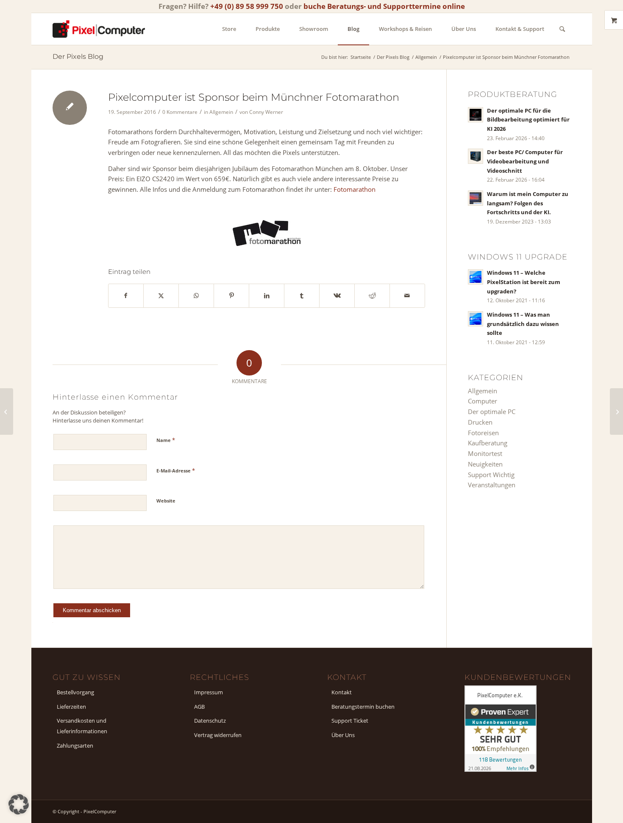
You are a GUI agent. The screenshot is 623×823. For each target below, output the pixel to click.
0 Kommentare (179, 112)
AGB (199, 706)
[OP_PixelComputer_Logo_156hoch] (99, 29)
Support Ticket (349, 720)
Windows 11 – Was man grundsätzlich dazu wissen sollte (523, 324)
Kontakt (341, 692)
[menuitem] (229, 29)
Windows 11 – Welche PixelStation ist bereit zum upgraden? (523, 282)
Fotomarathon (354, 189)
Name (165, 440)
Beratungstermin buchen (363, 706)
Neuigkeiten (485, 464)
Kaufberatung (487, 443)
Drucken (480, 422)
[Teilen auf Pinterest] (231, 295)
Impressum (208, 692)
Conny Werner (266, 112)
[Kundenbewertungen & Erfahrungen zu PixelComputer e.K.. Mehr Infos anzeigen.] (500, 769)
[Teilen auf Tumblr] (301, 295)
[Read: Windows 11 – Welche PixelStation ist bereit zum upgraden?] (475, 276)
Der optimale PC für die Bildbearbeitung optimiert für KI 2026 (528, 120)
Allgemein (221, 112)
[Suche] (562, 29)
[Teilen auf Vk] (337, 295)
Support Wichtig (491, 474)
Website (165, 500)
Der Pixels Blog (78, 56)
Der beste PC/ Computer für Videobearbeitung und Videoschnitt (525, 161)
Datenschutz (210, 720)
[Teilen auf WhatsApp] (196, 295)
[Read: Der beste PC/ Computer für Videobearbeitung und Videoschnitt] (475, 156)
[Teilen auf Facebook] (126, 295)
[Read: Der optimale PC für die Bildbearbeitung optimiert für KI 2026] (475, 114)
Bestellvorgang (75, 692)
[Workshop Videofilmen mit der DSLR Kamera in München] (6, 411)
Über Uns (343, 735)
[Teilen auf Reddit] (372, 295)
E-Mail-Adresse (175, 470)
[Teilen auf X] (161, 295)
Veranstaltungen (491, 485)
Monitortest (485, 453)
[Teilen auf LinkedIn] (266, 295)
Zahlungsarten (75, 745)
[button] (18, 804)
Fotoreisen (483, 432)
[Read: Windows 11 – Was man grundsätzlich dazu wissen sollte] (475, 318)
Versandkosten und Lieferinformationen (82, 726)
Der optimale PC (491, 411)
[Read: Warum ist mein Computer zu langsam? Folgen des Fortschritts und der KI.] (475, 198)
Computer (482, 401)
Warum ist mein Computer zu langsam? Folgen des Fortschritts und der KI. (527, 203)
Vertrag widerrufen (218, 735)
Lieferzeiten (71, 706)
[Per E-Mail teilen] (407, 295)
